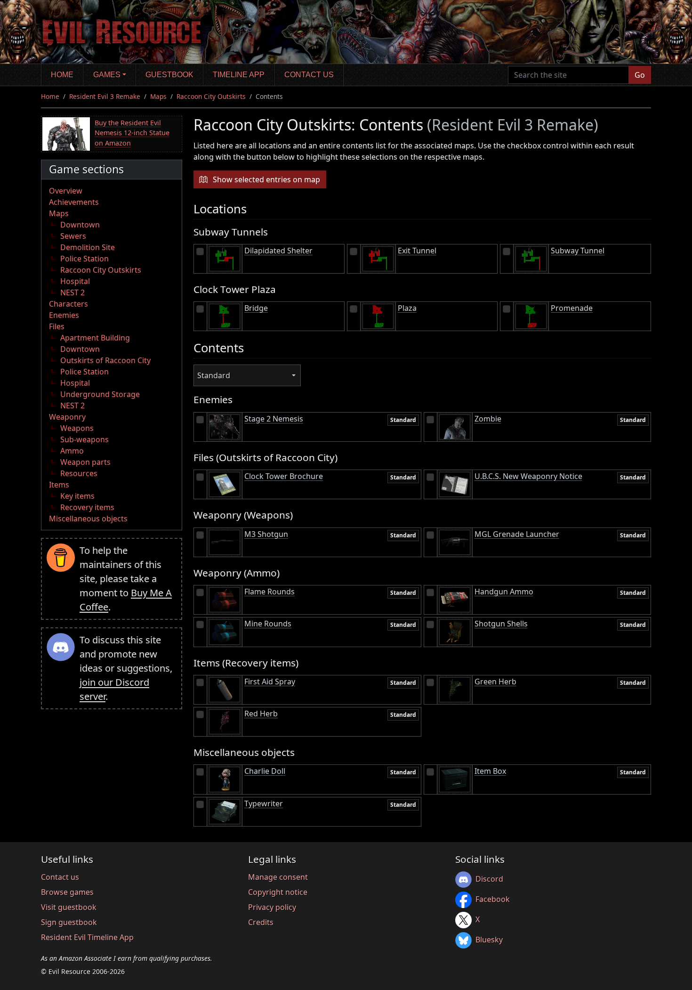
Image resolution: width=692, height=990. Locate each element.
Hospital (75, 281)
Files (56, 326)
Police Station (84, 258)
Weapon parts (85, 462)
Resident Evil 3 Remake (104, 96)
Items (59, 484)
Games (107, 75)
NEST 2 (72, 292)
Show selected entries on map (266, 179)
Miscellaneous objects (88, 518)
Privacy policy (272, 907)
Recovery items (87, 507)
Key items (77, 496)
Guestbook (169, 75)
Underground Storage (100, 394)
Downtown (80, 224)
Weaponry (67, 417)
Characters (68, 304)
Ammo (72, 451)
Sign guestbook (69, 922)
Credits (261, 922)
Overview (65, 191)
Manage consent (278, 877)
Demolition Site (87, 247)
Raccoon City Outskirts (211, 96)
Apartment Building (95, 338)
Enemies (64, 315)
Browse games (67, 892)
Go (640, 75)
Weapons (77, 428)
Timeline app (239, 75)
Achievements (74, 202)
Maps (158, 96)
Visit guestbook (69, 907)
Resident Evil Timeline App (87, 937)
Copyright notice (277, 892)
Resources (78, 473)
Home (62, 75)
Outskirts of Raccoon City (105, 360)
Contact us (309, 75)
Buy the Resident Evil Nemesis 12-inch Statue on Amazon (132, 132)
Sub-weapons (84, 439)
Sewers (73, 236)
